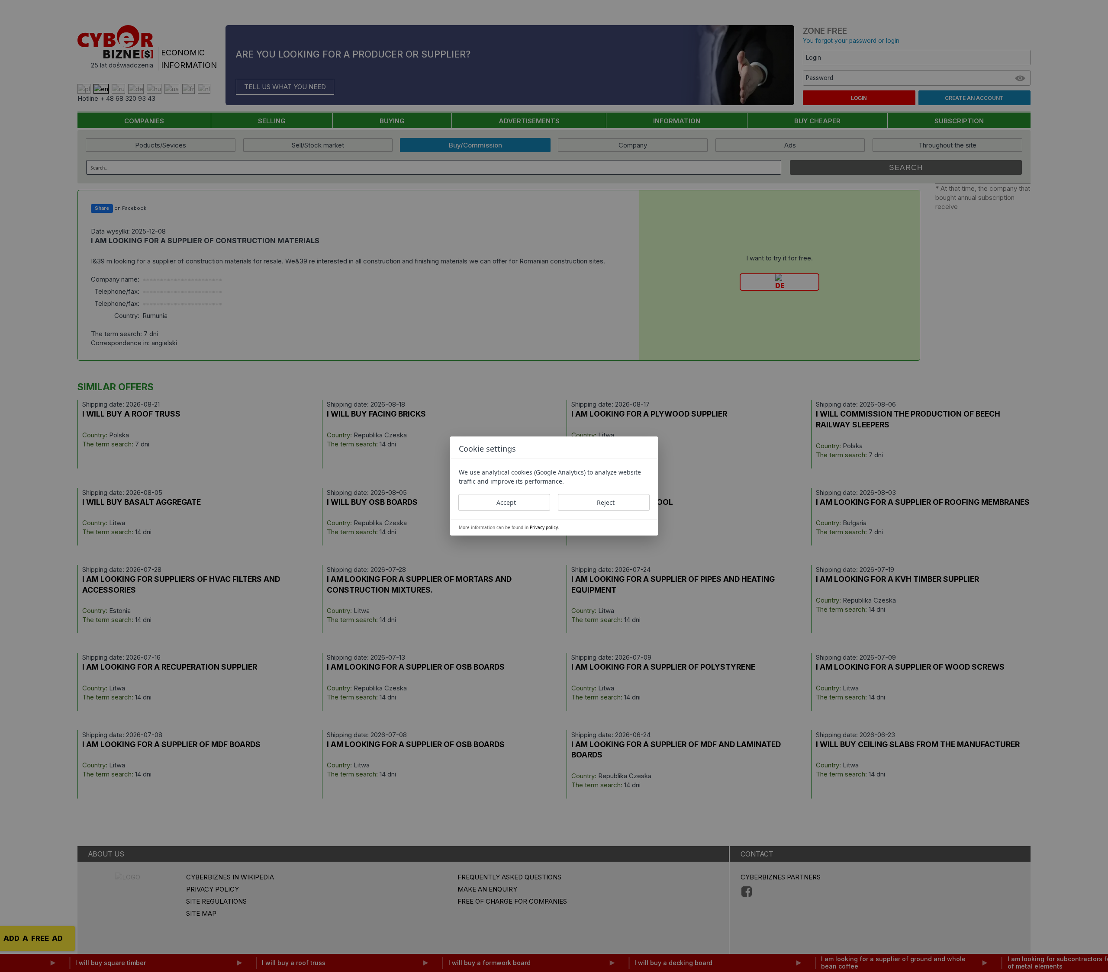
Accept (506, 502)
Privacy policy (544, 527)
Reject (606, 502)
